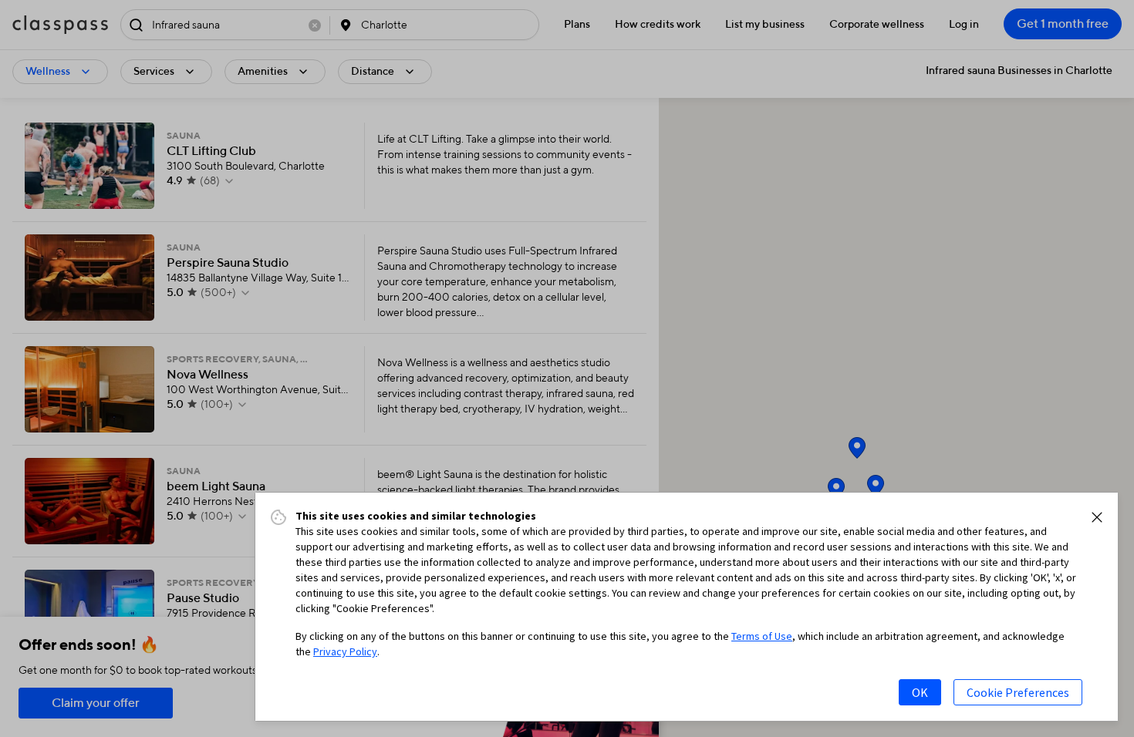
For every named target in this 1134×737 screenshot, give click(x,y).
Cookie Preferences (1018, 692)
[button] (1097, 517)
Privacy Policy (345, 651)
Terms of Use (761, 636)
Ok (920, 692)
